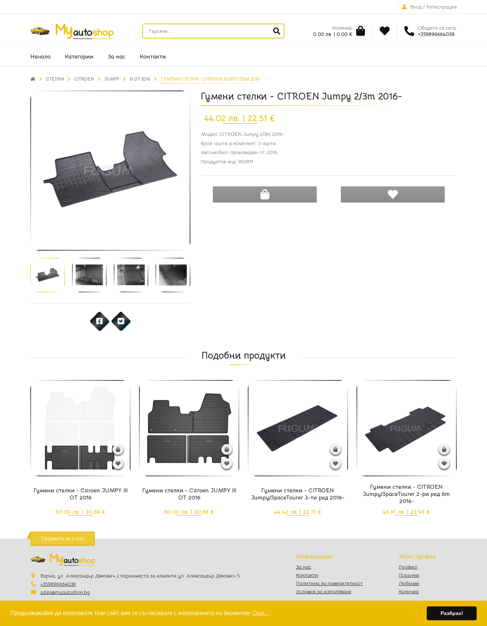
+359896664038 (58, 584)
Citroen (84, 79)
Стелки (55, 79)
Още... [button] (260, 613)
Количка (409, 591)
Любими (409, 583)
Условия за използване (323, 591)
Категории (79, 56)
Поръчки (409, 575)
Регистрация (441, 7)
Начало (40, 56)
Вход (415, 7)
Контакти (153, 56)
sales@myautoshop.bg (65, 592)
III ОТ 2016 (140, 79)
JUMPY (111, 79)
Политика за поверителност (329, 583)
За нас (116, 56)
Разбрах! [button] (452, 613)
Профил (408, 567)
